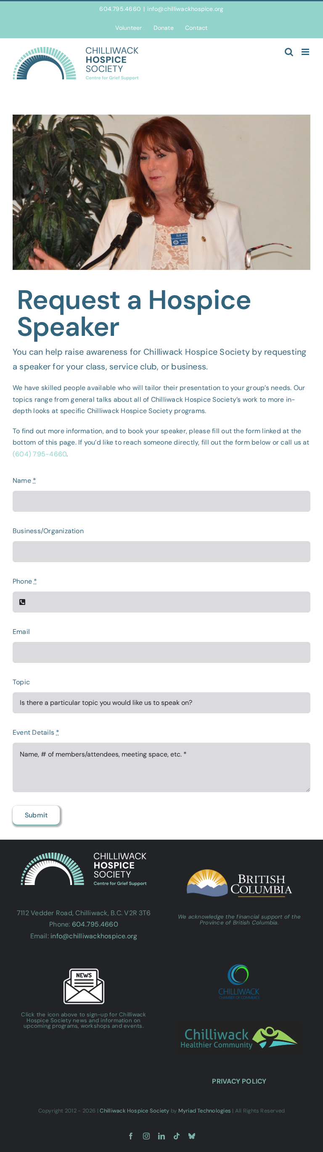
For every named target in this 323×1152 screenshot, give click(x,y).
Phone (25, 581)
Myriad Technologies (204, 1110)
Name (24, 480)
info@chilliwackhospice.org (185, 9)
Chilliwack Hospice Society (134, 1110)
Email (21, 631)
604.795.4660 (95, 924)
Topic (21, 682)
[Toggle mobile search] (289, 51)
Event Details (36, 732)
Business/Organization (48, 530)
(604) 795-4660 (39, 454)
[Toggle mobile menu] (306, 51)
